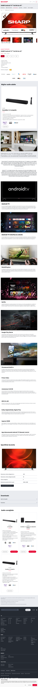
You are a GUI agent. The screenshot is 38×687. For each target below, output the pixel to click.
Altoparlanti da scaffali (18, 640)
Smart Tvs (9, 665)
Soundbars (10, 639)
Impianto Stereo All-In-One (34, 640)
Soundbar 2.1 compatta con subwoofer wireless (28, 527)
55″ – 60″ (9, 620)
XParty (2, 639)
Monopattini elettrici (4, 657)
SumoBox (2, 641)
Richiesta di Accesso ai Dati (5, 675)
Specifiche (20, 7)
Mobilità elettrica (10, 666)
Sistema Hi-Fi (33, 638)
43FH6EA (5, 53)
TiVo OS (24, 622)
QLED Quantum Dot (18, 620)
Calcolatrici (8, 670)
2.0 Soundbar (10, 526)
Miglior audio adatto (9, 7)
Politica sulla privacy (8, 673)
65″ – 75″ (9, 619)
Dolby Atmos (3, 623)
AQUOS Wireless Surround (10, 641)
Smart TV (24, 623)
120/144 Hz (17, 623)
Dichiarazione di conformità (16, 673)
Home (1, 10)
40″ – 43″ (9, 622)
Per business (3, 670)
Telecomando (3, 631)
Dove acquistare (14, 551)
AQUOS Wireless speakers (3, 630)
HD (31, 622)
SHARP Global (13, 670)
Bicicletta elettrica (11, 656)
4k (31, 619)
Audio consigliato (30, 7)
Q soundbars (10, 638)
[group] (19, 24)
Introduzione (3, 7)
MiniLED (2, 619)
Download (25, 7)
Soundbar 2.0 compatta (9, 110)
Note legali (2, 673)
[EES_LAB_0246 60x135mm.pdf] (10, 69)
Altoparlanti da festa (19, 638)
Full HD (32, 620)
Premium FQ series (3, 620)
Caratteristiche (15, 7)
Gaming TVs (2, 622)
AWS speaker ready (4, 624)
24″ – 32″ (9, 623)
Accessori (24, 639)
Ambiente (22, 673)
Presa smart (2, 665)
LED (16, 622)
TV (3, 10)
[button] (18, 149)
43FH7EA (8, 53)
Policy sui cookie (27, 673)
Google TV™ (25, 620)
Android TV (25, 619)
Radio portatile (3, 650)
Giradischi (32, 644)
